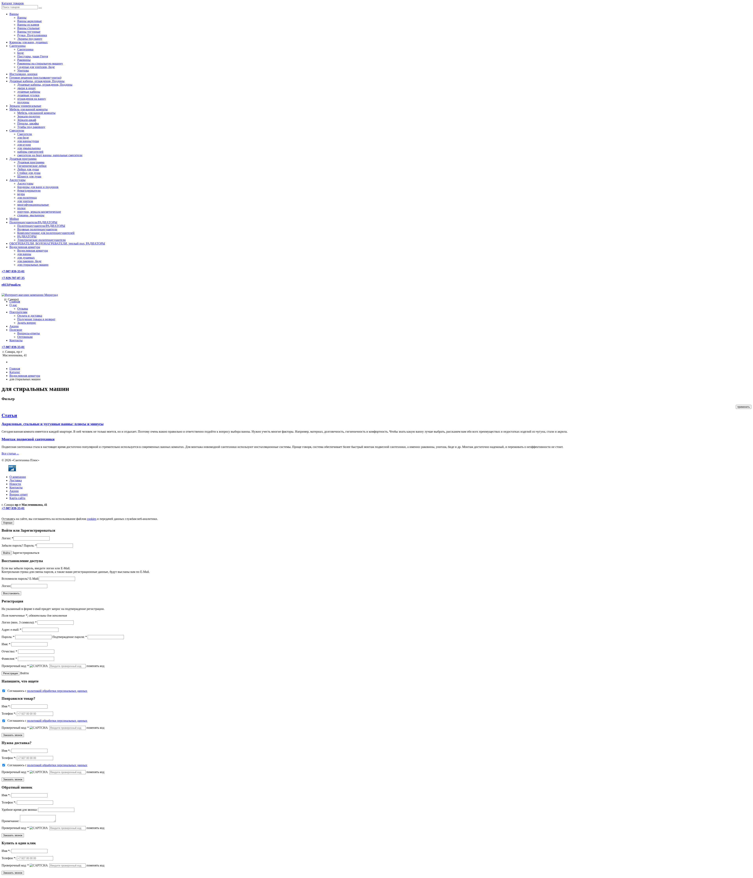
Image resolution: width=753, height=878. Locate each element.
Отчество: (9, 651)
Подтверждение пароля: (69, 637)
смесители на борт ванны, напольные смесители (49, 155)
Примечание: (10, 821)
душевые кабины (28, 91)
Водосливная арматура (24, 247)
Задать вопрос (26, 322)
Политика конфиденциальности (23, 515)
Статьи (9, 415)
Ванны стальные (28, 28)
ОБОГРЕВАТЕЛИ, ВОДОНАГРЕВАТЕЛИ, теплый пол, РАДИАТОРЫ (57, 243)
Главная (14, 301)
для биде (23, 137)
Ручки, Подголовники (32, 35)
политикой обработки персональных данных (57, 690)
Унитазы (23, 70)
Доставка (15, 480)
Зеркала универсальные (25, 105)
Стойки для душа (28, 173)
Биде (20, 53)
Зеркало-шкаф (26, 120)
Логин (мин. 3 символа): (19, 622)
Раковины (24, 60)
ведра (21, 194)
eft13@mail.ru (11, 284)
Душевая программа (22, 158)
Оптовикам (25, 336)
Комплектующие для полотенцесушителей (46, 233)
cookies (91, 518)
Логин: (7, 538)
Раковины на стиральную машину (40, 63)
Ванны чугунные (28, 31)
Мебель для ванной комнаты (28, 109)
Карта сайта (17, 498)
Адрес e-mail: (11, 629)
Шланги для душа (29, 176)
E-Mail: (34, 578)
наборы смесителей (30, 151)
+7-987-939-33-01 (13, 271)
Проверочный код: (15, 666)
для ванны (24, 254)
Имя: (6, 644)
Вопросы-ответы (28, 333)
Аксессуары (17, 180)
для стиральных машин (32, 264)
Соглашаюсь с (47, 690)
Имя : (6, 706)
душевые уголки (28, 95)
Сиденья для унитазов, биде (36, 67)
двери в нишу (26, 88)
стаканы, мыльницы (30, 215)
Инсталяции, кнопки (23, 74)
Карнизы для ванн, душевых (28, 42)
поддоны (23, 102)
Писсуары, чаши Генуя (32, 56)
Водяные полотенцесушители (37, 229)
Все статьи (10, 453)
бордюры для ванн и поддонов (37, 187)
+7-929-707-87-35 (13, 278)
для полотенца (27, 197)
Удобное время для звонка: (19, 809)
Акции (14, 326)
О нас (13, 305)
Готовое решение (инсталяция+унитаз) (35, 77)
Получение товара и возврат (36, 319)
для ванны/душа (28, 141)
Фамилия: (9, 658)
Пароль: (30, 545)
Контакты (16, 340)
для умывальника (29, 148)
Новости (15, 484)
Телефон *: (9, 713)
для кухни (24, 144)
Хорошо (7, 522)
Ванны (14, 14)
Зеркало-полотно (28, 116)
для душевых (26, 257)
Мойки (14, 218)
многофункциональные (33, 204)
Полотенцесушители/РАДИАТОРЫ (33, 222)
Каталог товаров (13, 3)
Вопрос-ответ (18, 494)
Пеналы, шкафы (28, 123)
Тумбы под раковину (31, 127)
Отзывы (22, 308)
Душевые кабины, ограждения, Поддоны (37, 81)
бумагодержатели (29, 190)
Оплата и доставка (29, 315)
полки (21, 208)
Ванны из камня (28, 24)
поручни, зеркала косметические (39, 211)
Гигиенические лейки (31, 165)
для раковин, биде (29, 261)
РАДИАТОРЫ (26, 236)
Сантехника (17, 45)
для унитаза (25, 201)
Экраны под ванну (29, 38)
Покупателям (18, 312)
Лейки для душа (28, 169)
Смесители (16, 130)
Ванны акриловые (29, 21)
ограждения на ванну (31, 98)
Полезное (15, 329)
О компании (17, 477)
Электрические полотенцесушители (41, 240)
